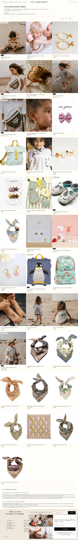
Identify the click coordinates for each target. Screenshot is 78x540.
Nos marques (9, 527)
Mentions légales (27, 531)
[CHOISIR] (76, 207)
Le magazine (9, 524)
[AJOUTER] (24, 52)
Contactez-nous (27, 528)
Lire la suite (6, 12)
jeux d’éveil (23, 506)
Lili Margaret (7, 536)
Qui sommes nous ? (10, 522)
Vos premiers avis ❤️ (11, 525)
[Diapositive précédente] (2, 38)
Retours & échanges (28, 524)
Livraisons (26, 522)
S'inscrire (72, 512)
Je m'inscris (65, 529)
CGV (25, 527)
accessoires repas (41, 498)
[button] (67, 18)
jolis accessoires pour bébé (51, 506)
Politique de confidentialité (65, 534)
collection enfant (16, 498)
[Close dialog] (75, 516)
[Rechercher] (69, 2)
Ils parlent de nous (10, 528)
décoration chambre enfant (21, 507)
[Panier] (74, 2)
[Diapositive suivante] (24, 38)
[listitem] (26, 2)
